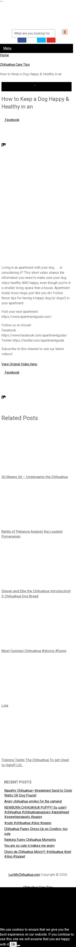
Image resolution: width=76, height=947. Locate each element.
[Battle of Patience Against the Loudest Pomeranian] (36, 504)
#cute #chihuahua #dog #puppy (28, 823)
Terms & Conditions (38, 924)
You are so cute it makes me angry (29, 846)
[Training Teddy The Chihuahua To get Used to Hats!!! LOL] (36, 733)
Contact (38, 906)
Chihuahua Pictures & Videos (38, 893)
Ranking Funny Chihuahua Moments (30, 840)
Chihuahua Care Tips (20, 84)
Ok (13, 944)
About (38, 899)
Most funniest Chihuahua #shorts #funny (33, 651)
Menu (7, 48)
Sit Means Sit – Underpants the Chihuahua (34, 477)
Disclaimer (38, 911)
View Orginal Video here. (19, 364)
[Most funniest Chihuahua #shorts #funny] (36, 623)
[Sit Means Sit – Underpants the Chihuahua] (36, 449)
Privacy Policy (38, 918)
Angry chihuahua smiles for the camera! (33, 801)
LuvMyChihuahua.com (24, 875)
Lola (4, 705)
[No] (18, 945)
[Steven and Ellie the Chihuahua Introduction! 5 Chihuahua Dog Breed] (36, 564)
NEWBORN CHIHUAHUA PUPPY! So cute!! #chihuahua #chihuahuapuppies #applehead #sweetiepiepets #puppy (36, 812)
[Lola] (36, 678)
